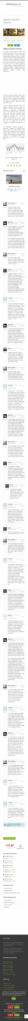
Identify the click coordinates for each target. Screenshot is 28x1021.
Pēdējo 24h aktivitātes (9, 987)
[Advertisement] (14, 11)
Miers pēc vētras (8, 861)
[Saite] (14, 179)
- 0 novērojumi (19, 269)
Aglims (9, 269)
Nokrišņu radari (7, 983)
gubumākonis (10, 189)
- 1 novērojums (21, 203)
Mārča (9, 348)
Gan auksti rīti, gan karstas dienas (12, 893)
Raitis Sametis (11, 203)
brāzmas (20, 38)
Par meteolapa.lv (8, 905)
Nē (10, 1007)
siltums (10, 38)
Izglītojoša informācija (9, 902)
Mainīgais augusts (8, 856)
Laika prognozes (9, 40)
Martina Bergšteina (15, 137)
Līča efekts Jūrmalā (14, 186)
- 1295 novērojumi (19, 348)
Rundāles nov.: (9, 870)
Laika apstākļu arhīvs (9, 989)
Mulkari (10, 615)
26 (16, 40)
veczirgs (10, 298)
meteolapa (21, 40)
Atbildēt (5, 207)
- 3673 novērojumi (20, 222)
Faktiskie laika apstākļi (9, 985)
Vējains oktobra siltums (12, 49)
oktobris (16, 38)
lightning (10, 222)
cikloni (13, 38)
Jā (16, 1007)
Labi (14, 998)
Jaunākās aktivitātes (10, 853)
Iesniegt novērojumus (9, 838)
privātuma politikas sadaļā (14, 1019)
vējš (8, 38)
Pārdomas (6, 907)
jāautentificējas (15, 825)
